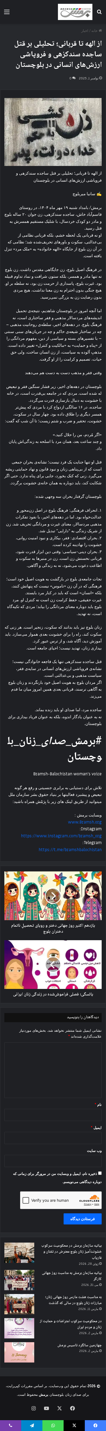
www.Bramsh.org (85, 822)
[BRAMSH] (75, 12)
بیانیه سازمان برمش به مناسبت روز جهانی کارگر (72, 1276)
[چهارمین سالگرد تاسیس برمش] (19, 1352)
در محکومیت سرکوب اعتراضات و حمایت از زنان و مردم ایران (71, 1324)
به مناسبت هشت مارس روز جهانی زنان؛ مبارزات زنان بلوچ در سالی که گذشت (73, 1300)
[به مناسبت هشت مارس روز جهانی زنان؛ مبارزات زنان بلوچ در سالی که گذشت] (19, 1304)
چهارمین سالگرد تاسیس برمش (79, 1345)
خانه (95, 30)
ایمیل (96, 1127)
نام (98, 1104)
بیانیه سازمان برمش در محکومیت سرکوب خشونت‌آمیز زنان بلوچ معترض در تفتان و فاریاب (71, 1252)
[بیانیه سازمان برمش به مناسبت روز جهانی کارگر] (19, 1280)
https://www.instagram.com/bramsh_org (61, 836)
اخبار (84, 30)
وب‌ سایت (94, 1150)
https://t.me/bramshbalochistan (70, 849)
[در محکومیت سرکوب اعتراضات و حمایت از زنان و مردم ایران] (19, 1328)
